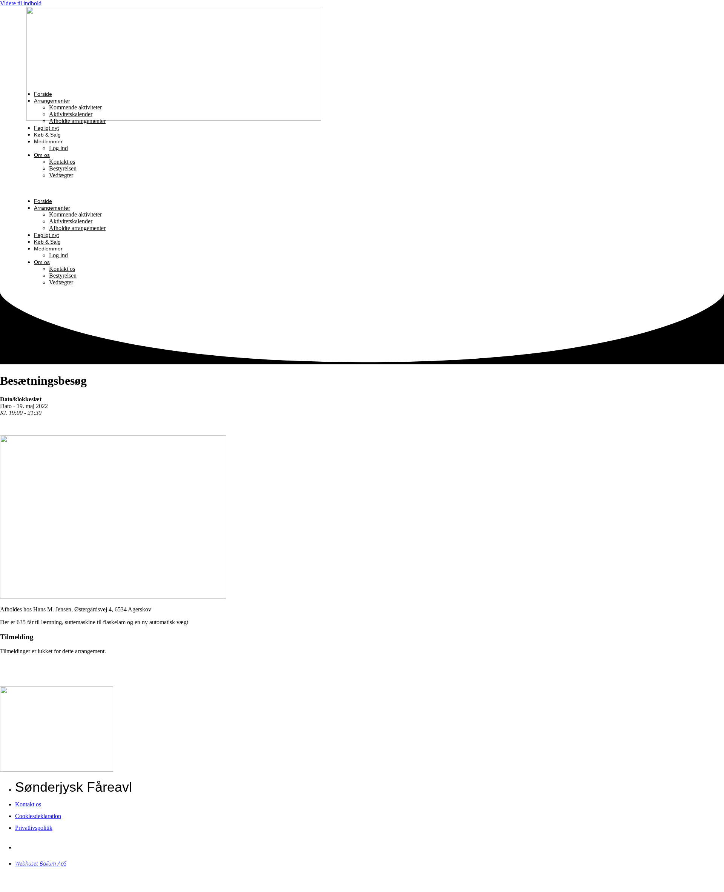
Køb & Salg (47, 135)
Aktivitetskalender (70, 114)
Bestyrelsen (63, 168)
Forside (43, 94)
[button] (222, 188)
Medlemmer (48, 141)
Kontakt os (62, 161)
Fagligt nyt (46, 128)
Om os (42, 155)
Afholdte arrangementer (77, 121)
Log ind (58, 148)
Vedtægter (61, 175)
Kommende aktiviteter (75, 107)
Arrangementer (52, 101)
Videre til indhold (20, 3)
